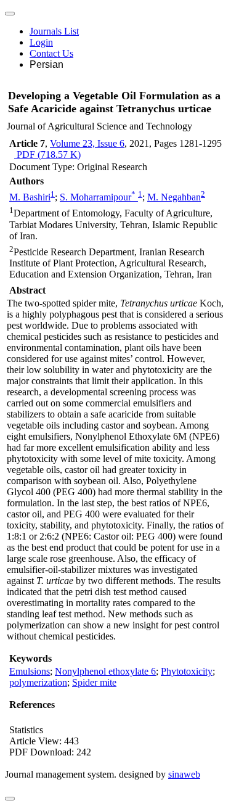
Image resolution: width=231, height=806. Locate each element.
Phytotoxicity (187, 671)
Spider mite (94, 682)
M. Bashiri (30, 197)
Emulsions (29, 671)
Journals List (54, 31)
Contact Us (51, 53)
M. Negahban (174, 197)
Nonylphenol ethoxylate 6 (105, 671)
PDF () (47, 154)
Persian (46, 64)
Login (41, 42)
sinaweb (184, 774)
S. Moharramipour (98, 197)
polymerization (38, 682)
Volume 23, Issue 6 (87, 143)
